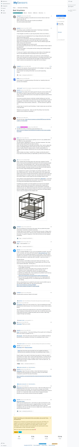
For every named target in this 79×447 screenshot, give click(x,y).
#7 (51, 127)
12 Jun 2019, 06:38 (27, 292)
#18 (51, 369)
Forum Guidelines (37, 445)
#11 (51, 241)
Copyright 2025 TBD (28, 445)
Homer (18, 78)
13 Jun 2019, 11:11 (27, 345)
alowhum (18, 127)
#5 (51, 90)
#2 (51, 28)
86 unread (60, 32)
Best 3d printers (28, 347)
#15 (51, 322)
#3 (51, 66)
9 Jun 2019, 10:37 (24, 117)
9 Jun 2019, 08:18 (26, 78)
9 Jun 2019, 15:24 (25, 137)
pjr (17, 117)
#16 (51, 330)
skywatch (18, 28)
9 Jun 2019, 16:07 (25, 159)
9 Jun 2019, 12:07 (34, 127)
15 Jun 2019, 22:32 (27, 399)
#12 (51, 249)
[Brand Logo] (20, 2)
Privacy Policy (44, 445)
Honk (18, 137)
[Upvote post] (46, 25)
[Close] (50, 418)
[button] (5, 443)
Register (16, 432)
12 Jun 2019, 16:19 (25, 302)
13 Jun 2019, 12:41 (27, 369)
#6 (51, 117)
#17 (51, 345)
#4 (51, 78)
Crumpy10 (19, 66)
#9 (51, 159)
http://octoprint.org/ (43, 253)
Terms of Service (52, 445)
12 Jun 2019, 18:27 (27, 330)
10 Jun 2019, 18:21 (27, 249)
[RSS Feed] (45, 13)
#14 (51, 302)
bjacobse (18, 249)
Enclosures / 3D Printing (18, 12)
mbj (17, 159)
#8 (51, 137)
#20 (51, 399)
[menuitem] (73, 1)
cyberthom (19, 226)
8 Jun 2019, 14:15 (27, 28)
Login (20, 432)
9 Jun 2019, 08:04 (27, 66)
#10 (51, 226)
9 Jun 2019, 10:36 (27, 90)
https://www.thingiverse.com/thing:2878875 (26, 284)
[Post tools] (51, 25)
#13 (51, 292)
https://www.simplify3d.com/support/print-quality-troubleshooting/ (33, 275)
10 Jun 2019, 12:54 (28, 226)
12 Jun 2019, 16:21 (25, 322)
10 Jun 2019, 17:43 (27, 241)
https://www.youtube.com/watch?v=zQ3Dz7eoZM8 (28, 286)
